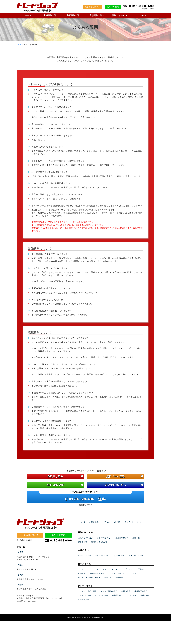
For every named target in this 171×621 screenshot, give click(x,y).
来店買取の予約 (122, 538)
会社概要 (117, 522)
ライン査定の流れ (136, 556)
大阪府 (20, 565)
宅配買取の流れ (74, 15)
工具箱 (141, 569)
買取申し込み (55, 476)
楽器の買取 (126, 591)
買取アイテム (120, 15)
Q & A (143, 15)
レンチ (105, 569)
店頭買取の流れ (97, 15)
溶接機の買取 (83, 600)
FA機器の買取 (118, 595)
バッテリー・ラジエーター (89, 578)
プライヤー (129, 569)
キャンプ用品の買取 (109, 591)
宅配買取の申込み (104, 538)
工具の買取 (132, 595)
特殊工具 (108, 578)
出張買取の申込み (85, 538)
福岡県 (20, 575)
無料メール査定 (115, 476)
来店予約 (115, 484)
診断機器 (119, 578)
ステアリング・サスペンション (123, 573)
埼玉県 (20, 552)
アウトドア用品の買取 (87, 591)
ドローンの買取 (101, 595)
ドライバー (116, 569)
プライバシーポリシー (134, 522)
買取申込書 (82, 542)
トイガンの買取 (84, 595)
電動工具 (82, 573)
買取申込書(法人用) (99, 542)
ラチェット (82, 569)
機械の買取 (145, 595)
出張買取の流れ (51, 15)
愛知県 (20, 585)
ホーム (28, 15)
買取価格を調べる (92, 7)
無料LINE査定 (113, 7)
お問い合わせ (95, 522)
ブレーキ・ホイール (97, 573)
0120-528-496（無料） (89, 496)
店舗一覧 (136, 538)
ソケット (95, 569)
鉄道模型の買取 (140, 591)
